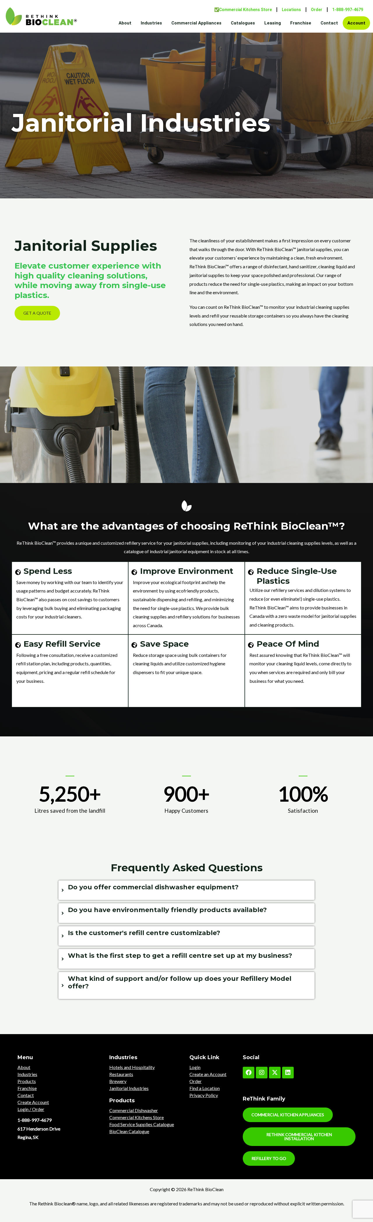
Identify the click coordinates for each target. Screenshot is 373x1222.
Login (194, 1067)
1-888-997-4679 (347, 9)
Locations (291, 9)
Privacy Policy (203, 1095)
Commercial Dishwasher (133, 1110)
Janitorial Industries (129, 1088)
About (125, 23)
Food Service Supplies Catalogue (141, 1124)
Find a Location (204, 1088)
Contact (329, 23)
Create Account (33, 1102)
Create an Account (207, 1074)
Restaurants (121, 1074)
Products (26, 1081)
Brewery (117, 1081)
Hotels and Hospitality (132, 1067)
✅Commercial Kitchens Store (243, 9)
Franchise (300, 23)
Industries (151, 23)
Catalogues (243, 23)
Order (316, 9)
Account (356, 23)
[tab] (186, 890)
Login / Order (30, 1109)
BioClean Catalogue (129, 1131)
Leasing (272, 23)
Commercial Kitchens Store (136, 1117)
